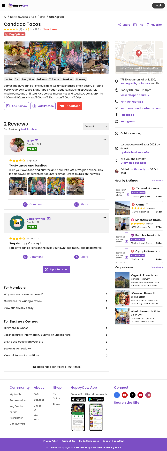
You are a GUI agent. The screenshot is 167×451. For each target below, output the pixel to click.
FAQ (36, 394)
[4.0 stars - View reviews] (137, 223)
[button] (139, 54)
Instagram (128, 121)
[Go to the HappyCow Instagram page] (148, 395)
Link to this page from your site (23, 342)
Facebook (127, 115)
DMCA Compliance (89, 441)
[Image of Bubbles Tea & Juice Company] (122, 239)
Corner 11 (142, 204)
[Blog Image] (122, 280)
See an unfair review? (17, 348)
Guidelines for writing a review (23, 301)
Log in (158, 5)
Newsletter (16, 417)
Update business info (135, 152)
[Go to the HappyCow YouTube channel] (125, 395)
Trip (140, 25)
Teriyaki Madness (147, 188)
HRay (30, 141)
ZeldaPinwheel (29, 129)
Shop (57, 387)
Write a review (138, 192)
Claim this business (16, 328)
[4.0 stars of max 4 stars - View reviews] (11, 29)
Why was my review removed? (23, 294)
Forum (13, 412)
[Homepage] (18, 5)
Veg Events (16, 406)
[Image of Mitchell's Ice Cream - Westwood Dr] (122, 223)
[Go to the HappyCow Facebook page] (117, 395)
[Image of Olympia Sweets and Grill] (122, 255)
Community (20, 387)
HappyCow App (84, 387)
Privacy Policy (50, 441)
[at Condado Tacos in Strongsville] (43, 57)
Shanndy (139, 169)
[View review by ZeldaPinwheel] (17, 223)
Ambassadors (18, 400)
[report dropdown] (105, 140)
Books (57, 404)
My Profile (15, 394)
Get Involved (17, 423)
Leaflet (123, 68)
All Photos (95, 70)
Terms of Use (68, 441)
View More (157, 180)
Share (126, 25)
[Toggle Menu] (3, 5)
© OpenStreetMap (149, 68)
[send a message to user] (37, 141)
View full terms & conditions (21, 355)
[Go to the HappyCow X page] (133, 395)
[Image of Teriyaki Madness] (122, 192)
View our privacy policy (18, 308)
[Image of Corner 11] (122, 208)
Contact (39, 400)
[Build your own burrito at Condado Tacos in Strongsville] (17, 57)
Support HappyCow (113, 441)
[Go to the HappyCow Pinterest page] (140, 395)
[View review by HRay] (17, 145)
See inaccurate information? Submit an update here (37, 335)
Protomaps (133, 68)
